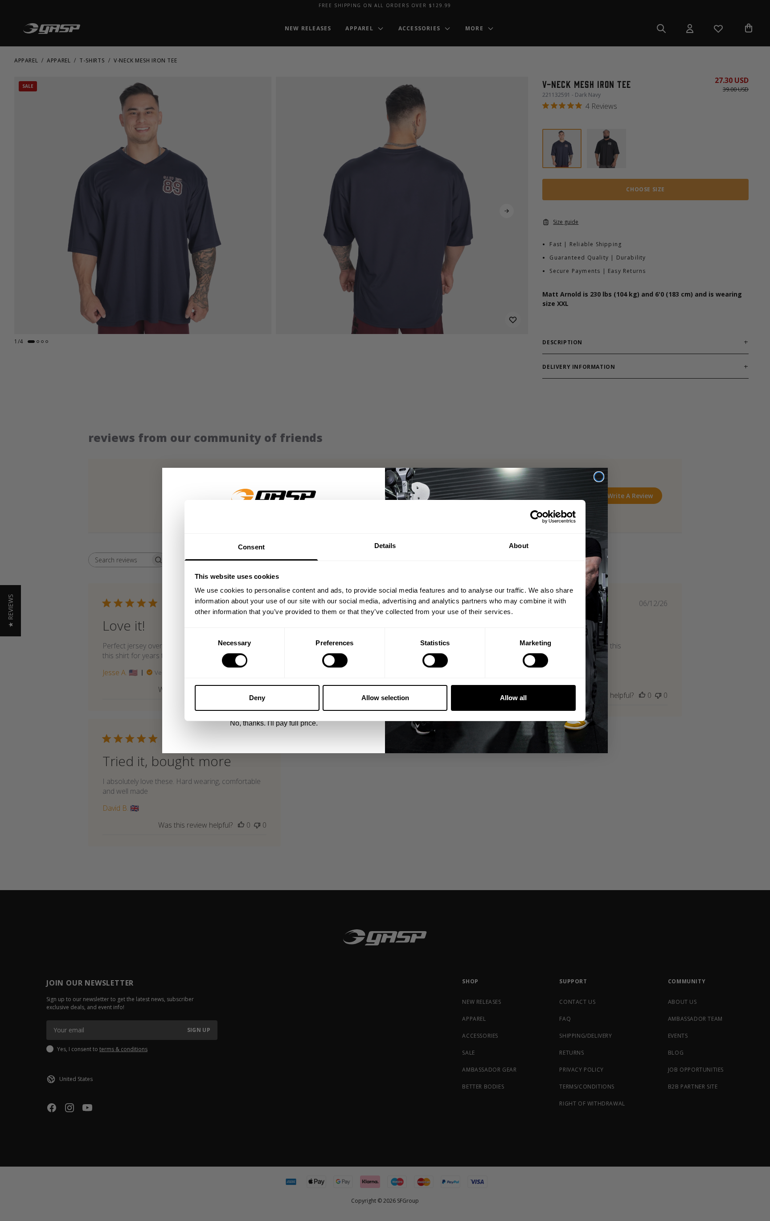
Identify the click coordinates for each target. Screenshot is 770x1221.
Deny (257, 697)
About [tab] (518, 545)
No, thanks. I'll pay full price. (274, 723)
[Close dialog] (598, 476)
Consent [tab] (251, 547)
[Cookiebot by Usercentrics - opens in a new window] (537, 516)
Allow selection (385, 697)
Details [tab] (385, 545)
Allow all (513, 697)
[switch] (335, 660)
